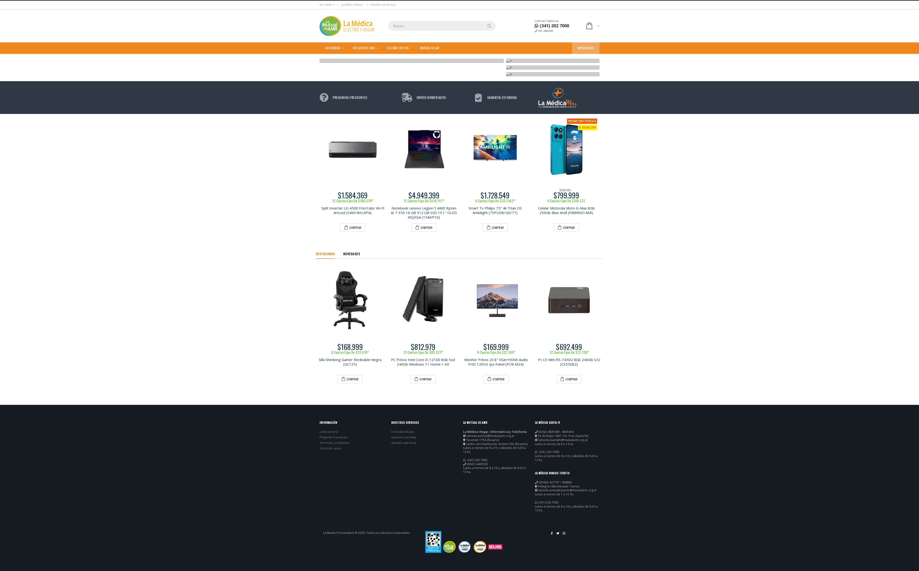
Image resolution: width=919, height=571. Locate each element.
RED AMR (325, 4)
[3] (553, 74)
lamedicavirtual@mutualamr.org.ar (491, 436)
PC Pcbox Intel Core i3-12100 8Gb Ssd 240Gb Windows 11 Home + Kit (423, 362)
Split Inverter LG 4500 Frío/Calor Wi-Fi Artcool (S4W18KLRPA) (352, 210)
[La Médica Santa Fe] (464, 547)
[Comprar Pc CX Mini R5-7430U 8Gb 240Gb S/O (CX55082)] (569, 300)
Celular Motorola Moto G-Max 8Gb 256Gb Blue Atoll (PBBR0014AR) (566, 210)
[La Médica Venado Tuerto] (480, 547)
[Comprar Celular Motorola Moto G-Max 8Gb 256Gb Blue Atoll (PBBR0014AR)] (566, 149)
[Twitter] (558, 535)
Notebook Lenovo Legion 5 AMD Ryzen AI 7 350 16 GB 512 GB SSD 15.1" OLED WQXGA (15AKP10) (424, 213)
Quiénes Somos (352, 4)
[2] (553, 67)
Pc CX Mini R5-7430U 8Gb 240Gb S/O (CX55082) (569, 362)
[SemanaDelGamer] (412, 61)
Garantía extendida (403, 437)
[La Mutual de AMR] (449, 547)
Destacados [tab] (325, 253)
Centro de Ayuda (382, 4)
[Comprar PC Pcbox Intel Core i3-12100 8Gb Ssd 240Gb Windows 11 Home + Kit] (423, 300)
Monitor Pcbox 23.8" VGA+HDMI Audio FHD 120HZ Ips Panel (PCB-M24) (496, 362)
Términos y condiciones (334, 443)
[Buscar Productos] (489, 25)
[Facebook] (552, 535)
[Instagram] (564, 535)
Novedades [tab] (351, 253)
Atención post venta (403, 443)
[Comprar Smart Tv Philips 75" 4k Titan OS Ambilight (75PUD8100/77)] (495, 149)
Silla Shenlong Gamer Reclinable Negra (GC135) (350, 362)
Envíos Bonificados (402, 432)
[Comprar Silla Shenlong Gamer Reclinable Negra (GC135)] (350, 300)
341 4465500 (545, 31)
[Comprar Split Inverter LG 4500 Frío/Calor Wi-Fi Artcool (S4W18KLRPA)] (352, 149)
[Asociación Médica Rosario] (495, 547)
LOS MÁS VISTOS (398, 47)
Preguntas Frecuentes (333, 437)
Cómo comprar (329, 432)
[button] (592, 26)
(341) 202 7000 (476, 460)
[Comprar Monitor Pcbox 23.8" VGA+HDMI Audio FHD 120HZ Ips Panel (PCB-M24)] (496, 300)
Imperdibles (585, 47)
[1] (553, 61)
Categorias (333, 47)
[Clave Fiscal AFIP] (433, 542)
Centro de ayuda (330, 448)
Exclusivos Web (364, 47)
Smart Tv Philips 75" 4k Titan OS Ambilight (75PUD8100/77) (495, 210)
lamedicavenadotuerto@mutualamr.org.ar (567, 490)
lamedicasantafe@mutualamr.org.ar (563, 440)
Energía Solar (429, 47)
